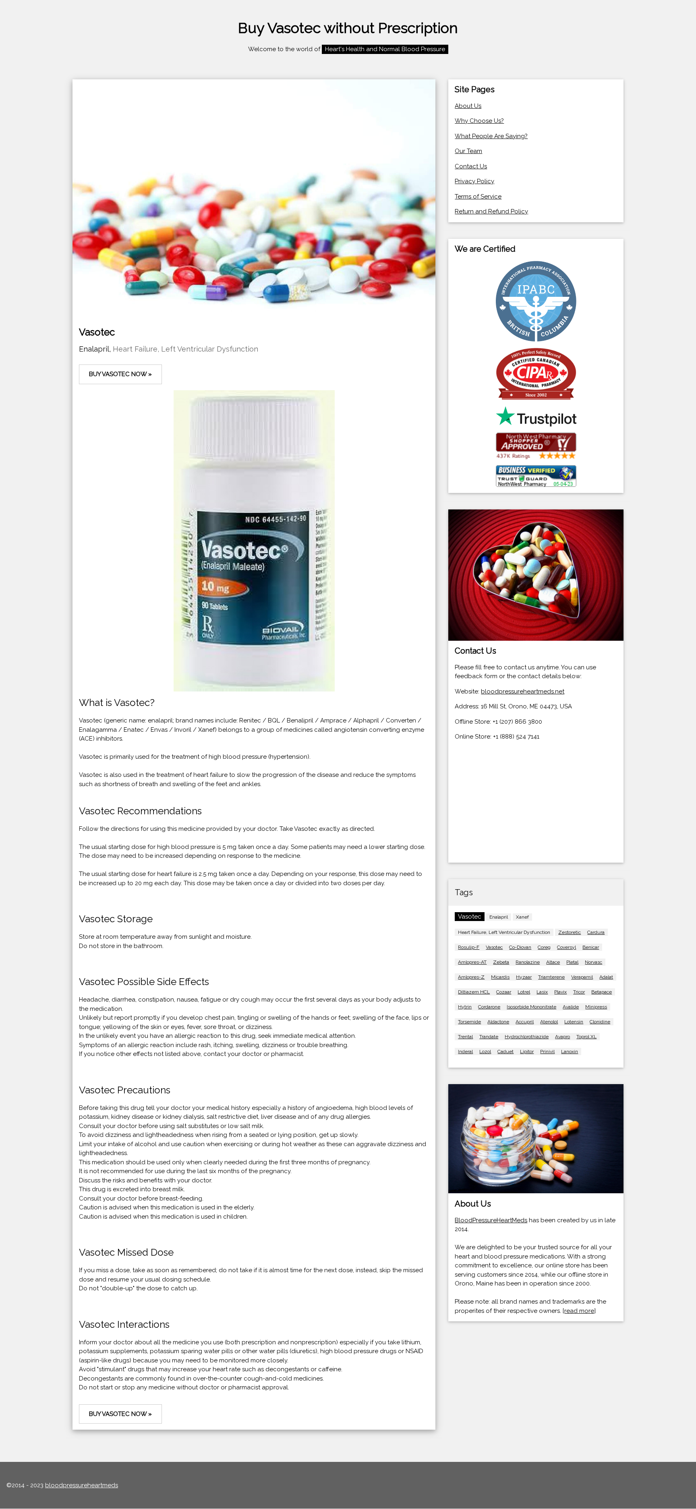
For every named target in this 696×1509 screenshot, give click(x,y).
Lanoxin (569, 1051)
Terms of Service (478, 196)
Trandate (488, 1036)
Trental (465, 1036)
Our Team (468, 151)
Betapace (601, 992)
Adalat (606, 977)
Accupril (525, 1022)
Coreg (544, 947)
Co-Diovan (520, 947)
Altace (553, 962)
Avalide (571, 1007)
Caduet (505, 1051)
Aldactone (498, 1022)
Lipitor (527, 1051)
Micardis (500, 977)
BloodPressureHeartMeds (491, 1220)
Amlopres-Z (471, 977)
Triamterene (551, 977)
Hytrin (465, 1007)
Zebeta (501, 962)
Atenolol (549, 1022)
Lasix (542, 992)
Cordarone (489, 1007)
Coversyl (566, 947)
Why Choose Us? (479, 120)
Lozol (485, 1051)
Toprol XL (586, 1036)
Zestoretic (569, 932)
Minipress (596, 1007)
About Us (468, 106)
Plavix (560, 992)
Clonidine (600, 1022)
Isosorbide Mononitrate (531, 1007)
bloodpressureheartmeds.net (522, 691)
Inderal (465, 1051)
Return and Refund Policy (491, 211)
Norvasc (593, 962)
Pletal (572, 962)
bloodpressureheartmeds (81, 1485)
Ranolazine (528, 962)
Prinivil (547, 1051)
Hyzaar (524, 977)
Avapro (562, 1036)
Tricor (579, 992)
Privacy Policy (474, 181)
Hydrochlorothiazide (527, 1036)
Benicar (590, 947)
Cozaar (503, 992)
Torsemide (469, 1022)
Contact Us (471, 166)
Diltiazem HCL (474, 992)
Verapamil (582, 977)
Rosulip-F (468, 947)
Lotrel (524, 992)
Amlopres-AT (472, 962)
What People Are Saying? (491, 136)
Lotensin (573, 1022)
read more (579, 1310)
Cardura (596, 932)
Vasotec (494, 947)
